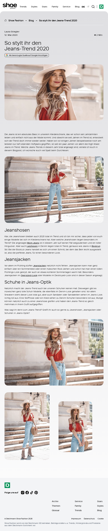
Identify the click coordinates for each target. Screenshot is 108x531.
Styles (34, 6)
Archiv (55, 501)
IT (88, 6)
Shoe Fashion (15, 20)
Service (66, 6)
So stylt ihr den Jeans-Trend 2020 (58, 20)
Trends (23, 6)
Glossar (55, 510)
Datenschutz (89, 518)
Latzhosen (32, 246)
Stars (44, 6)
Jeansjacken (39, 265)
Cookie (101, 518)
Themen (56, 505)
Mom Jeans (33, 242)
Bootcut (96, 246)
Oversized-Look (29, 275)
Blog (77, 6)
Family (55, 6)
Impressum (76, 518)
